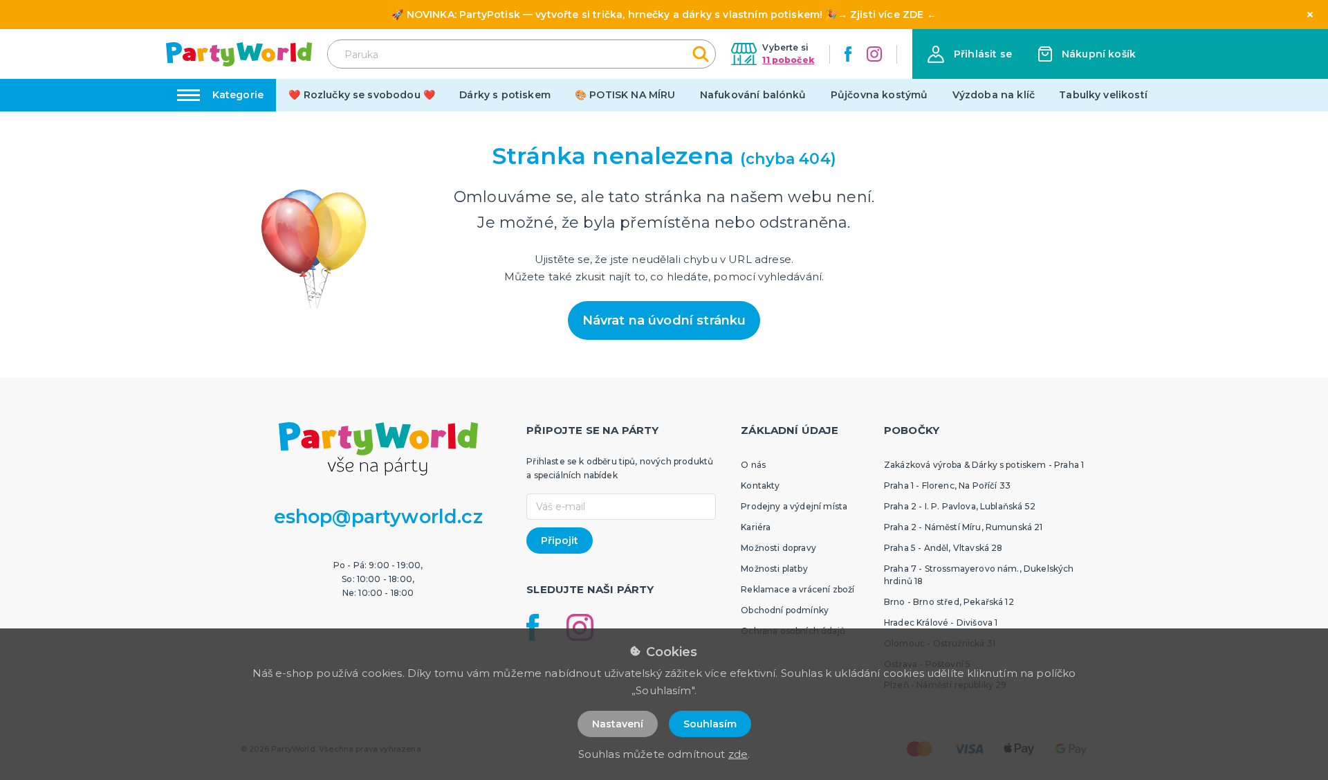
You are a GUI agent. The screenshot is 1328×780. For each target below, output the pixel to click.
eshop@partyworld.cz (378, 516)
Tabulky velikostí (1103, 95)
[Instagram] (874, 54)
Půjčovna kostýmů (879, 95)
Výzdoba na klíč (993, 95)
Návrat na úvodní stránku (664, 320)
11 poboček (788, 60)
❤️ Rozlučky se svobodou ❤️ (361, 95)
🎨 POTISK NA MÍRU (625, 95)
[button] (970, 54)
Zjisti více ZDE (886, 14)
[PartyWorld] (239, 54)
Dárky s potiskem (505, 95)
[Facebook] (848, 54)
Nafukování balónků (753, 95)
